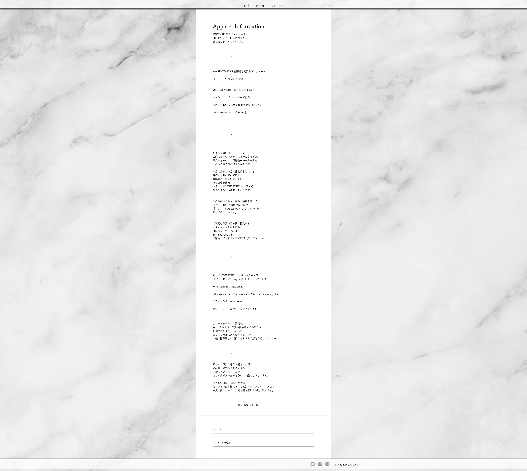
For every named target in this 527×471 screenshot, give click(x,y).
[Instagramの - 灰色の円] (327, 464)
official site (263, 5)
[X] (320, 464)
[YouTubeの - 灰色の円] (312, 464)
